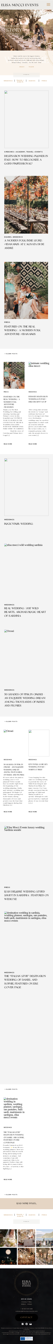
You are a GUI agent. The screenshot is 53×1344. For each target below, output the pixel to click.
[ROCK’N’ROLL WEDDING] (26, 487)
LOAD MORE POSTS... (27, 1203)
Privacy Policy (48, 1328)
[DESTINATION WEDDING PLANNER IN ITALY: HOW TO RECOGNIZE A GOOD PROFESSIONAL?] (26, 119)
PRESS (7, 322)
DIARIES (8, 237)
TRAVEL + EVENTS (34, 152)
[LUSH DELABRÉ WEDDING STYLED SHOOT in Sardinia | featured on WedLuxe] (26, 855)
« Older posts (11, 353)
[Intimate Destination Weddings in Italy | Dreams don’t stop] (39, 375)
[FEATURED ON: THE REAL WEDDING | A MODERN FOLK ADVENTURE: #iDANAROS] (26, 290)
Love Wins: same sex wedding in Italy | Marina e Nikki (38, 767)
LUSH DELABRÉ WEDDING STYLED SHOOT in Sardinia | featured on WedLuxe (26, 895)
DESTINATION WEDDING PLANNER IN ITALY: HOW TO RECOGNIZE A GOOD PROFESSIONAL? (26, 160)
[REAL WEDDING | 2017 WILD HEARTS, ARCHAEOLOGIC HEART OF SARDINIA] (26, 572)
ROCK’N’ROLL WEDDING (18, 524)
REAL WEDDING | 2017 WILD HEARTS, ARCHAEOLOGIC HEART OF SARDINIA (25, 612)
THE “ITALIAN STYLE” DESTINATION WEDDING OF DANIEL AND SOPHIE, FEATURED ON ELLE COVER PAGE (14, 1138)
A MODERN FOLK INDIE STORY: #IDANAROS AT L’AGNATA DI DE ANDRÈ (24, 244)
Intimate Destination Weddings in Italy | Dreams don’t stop (38, 399)
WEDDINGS (18, 237)
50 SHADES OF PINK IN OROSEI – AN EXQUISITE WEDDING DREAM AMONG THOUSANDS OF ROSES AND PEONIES (14, 770)
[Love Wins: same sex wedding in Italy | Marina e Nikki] (39, 743)
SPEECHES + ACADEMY (14, 152)
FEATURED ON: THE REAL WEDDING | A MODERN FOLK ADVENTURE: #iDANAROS (22, 330)
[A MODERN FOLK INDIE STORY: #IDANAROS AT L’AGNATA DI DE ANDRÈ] (26, 205)
